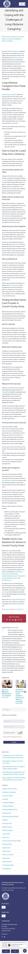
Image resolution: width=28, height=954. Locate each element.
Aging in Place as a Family (10, 788)
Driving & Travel (7, 823)
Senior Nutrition (7, 861)
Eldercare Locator (14, 285)
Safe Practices (6, 851)
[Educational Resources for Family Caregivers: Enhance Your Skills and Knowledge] (21, 680)
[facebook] (2, 936)
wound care (16, 576)
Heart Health (6, 834)
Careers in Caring (7, 795)
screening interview (7, 480)
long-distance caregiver (9, 94)
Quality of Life (6, 847)
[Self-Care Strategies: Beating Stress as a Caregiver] (7, 680)
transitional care (6, 580)
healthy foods (15, 244)
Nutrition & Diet (7, 844)
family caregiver (18, 57)
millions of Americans (14, 51)
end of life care (19, 571)
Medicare (8, 428)
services (4, 592)
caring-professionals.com (18, 599)
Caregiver (5, 799)
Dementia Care (7, 813)
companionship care (7, 576)
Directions (4, 934)
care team (4, 180)
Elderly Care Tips (7, 827)
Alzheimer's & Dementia (9, 792)
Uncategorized (7, 868)
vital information (6, 216)
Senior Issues (6, 858)
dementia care (14, 574)
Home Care (6, 837)
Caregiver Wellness (19, 609)
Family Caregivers (8, 830)
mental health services (11, 578)
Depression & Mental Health (10, 816)
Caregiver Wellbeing (8, 802)
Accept (6, 951)
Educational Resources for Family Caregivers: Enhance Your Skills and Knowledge (20, 695)
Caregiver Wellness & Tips (10, 809)
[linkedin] (4, 936)
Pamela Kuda (5, 609)
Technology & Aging (8, 865)
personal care (5, 574)
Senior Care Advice (8, 854)
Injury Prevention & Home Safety (12, 840)
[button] (3, 692)
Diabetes (5, 820)
